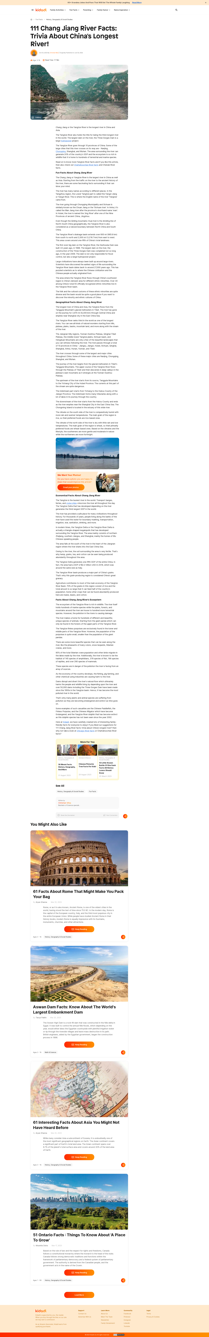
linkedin (127, 1323)
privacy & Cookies (153, 1317)
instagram (127, 1320)
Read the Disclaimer (68, 815)
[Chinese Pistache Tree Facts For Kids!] (87, 749)
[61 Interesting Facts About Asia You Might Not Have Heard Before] (79, 1088)
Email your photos (71, 487)
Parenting (87, 10)
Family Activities (57, 10)
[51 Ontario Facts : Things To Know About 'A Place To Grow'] (79, 1201)
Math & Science (50, 1052)
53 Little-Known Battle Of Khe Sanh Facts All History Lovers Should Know (107, 768)
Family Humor (102, 10)
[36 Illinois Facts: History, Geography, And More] (67, 749)
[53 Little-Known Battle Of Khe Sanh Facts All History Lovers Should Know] (108, 749)
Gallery (38, 117)
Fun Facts (73, 10)
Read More (137, 2)
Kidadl (31, 19)
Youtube (127, 1326)
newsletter (105, 1320)
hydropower (66, 141)
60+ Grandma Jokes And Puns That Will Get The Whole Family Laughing (99, 2)
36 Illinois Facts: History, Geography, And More (66, 767)
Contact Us (82, 1314)
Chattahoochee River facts (86, 165)
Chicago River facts (85, 731)
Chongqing (61, 151)
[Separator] (125, 816)
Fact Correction (111, 815)
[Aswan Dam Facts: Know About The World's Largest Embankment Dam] (79, 973)
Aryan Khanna (41, 902)
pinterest (127, 1317)
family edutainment (108, 1323)
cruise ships (71, 503)
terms (149, 1314)
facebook (127, 1314)
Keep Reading (81, 929)
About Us (104, 1314)
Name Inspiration (121, 10)
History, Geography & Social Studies (66, 759)
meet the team (106, 1317)
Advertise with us (84, 1317)
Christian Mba (54, 53)
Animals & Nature (85, 758)
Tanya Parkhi (41, 1017)
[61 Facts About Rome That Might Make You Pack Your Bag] (79, 857)
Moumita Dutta (42, 1245)
